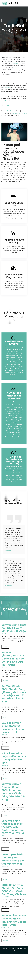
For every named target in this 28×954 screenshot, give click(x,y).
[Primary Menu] (25, 3)
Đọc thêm (5, 646)
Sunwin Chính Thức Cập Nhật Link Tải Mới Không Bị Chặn (13, 628)
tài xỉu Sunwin (10, 111)
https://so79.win (17, 63)
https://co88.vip (7, 87)
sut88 (7, 106)
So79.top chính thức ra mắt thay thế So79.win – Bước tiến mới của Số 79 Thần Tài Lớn (13, 827)
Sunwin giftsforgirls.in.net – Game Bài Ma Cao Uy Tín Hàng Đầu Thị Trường (13, 658)
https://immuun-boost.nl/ (19, 113)
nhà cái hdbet (5, 101)
